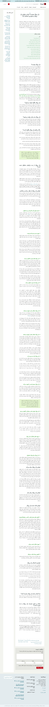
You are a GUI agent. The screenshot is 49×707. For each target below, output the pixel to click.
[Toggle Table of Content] (39, 36)
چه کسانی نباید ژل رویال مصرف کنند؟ (33, 56)
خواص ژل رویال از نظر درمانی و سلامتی (33, 47)
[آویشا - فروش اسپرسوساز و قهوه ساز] (43, 4)
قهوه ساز (30, 7)
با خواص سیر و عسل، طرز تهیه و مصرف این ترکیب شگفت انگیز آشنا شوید (7, 42)
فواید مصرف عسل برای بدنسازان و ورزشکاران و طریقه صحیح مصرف (8, 53)
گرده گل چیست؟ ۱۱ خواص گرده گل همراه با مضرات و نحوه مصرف (24, 641)
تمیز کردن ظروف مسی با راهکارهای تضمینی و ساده (7, 21)
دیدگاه (42, 652)
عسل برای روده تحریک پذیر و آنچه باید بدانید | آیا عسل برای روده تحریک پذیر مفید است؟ (35, 642)
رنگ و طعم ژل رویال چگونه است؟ (34, 43)
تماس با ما (18, 7)
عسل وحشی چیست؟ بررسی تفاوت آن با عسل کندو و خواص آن (7, 37)
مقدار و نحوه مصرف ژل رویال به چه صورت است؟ (31, 58)
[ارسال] (26, 4)
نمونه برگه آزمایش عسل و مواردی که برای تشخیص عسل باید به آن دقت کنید (7, 59)
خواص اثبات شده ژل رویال (35, 52)
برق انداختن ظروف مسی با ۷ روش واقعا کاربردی (7, 17)
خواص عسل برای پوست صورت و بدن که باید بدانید (7, 33)
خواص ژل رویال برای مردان (35, 49)
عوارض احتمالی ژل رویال (34, 54)
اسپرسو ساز (34, 7)
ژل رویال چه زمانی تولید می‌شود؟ (34, 41)
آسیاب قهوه (26, 7)
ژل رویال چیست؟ (36, 38)
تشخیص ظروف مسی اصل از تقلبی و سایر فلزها (7, 24)
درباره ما (22, 7)
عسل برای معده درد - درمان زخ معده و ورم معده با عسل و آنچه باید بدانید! (7, 48)
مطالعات (28, 214)
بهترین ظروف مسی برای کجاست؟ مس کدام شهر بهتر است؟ (7, 29)
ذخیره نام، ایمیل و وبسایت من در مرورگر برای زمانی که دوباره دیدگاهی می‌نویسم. (30, 665)
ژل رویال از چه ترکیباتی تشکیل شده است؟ (33, 45)
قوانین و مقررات (43, 692)
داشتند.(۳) (29, 315)
